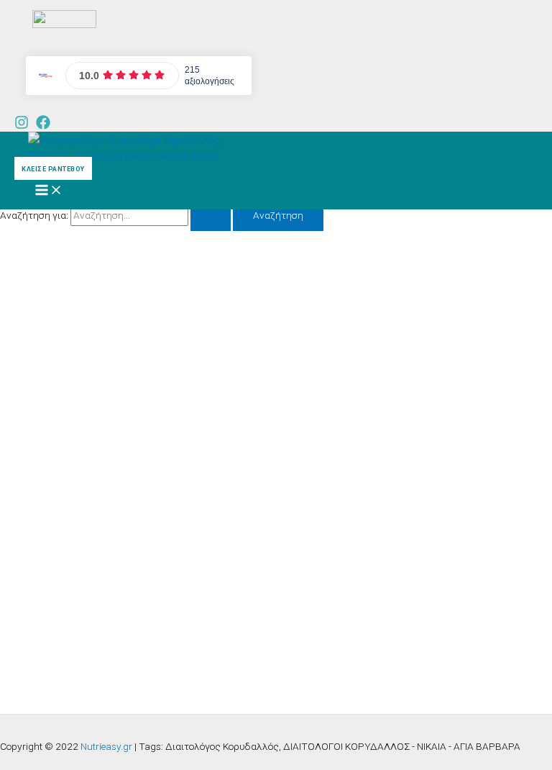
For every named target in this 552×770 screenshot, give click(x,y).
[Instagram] (21, 126)
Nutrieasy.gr (106, 746)
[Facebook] (43, 126)
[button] (51, 168)
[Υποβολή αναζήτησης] (210, 216)
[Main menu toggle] (48, 191)
